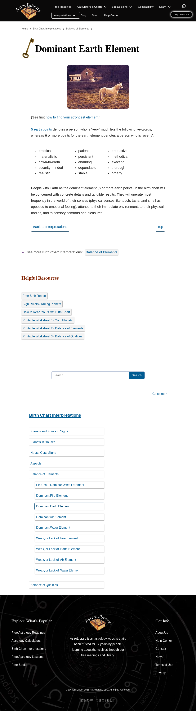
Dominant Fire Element (52, 495)
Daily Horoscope (181, 14)
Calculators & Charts (90, 6)
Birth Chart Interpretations (55, 415)
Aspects (35, 463)
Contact (160, 648)
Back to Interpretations (50, 227)
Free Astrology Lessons (27, 656)
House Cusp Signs (43, 452)
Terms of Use (164, 664)
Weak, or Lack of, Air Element (56, 559)
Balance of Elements (101, 252)
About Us (161, 632)
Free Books (19, 664)
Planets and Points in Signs (49, 431)
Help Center (111, 15)
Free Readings (62, 6)
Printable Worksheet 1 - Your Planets (48, 320)
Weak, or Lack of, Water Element (58, 570)
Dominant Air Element (51, 517)
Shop (95, 15)
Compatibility (146, 6)
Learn (163, 6)
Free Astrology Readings (28, 632)
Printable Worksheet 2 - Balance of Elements (53, 328)
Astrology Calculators (26, 640)
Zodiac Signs (120, 6)
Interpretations (62, 15)
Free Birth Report (34, 295)
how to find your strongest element (72, 117)
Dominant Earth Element (52, 506)
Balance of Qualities (44, 585)
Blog (83, 15)
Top (160, 227)
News (159, 656)
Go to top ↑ (159, 393)
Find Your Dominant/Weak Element (60, 485)
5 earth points (41, 129)
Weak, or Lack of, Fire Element (57, 538)
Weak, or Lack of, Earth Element (58, 549)
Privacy (160, 672)
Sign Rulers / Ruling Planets (42, 304)
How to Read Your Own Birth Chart (46, 312)
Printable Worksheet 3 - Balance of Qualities (52, 336)
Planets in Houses (42, 442)
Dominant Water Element (53, 527)
